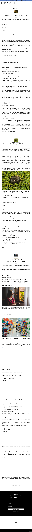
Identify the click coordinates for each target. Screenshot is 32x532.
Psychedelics (18, 13)
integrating (15, 19)
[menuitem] (28, 3)
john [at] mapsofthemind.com (16, 519)
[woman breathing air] (16, 255)
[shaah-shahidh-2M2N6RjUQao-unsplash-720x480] (16, 140)
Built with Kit (16, 511)
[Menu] (30, 3)
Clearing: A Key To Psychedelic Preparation (16, 144)
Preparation (14, 142)
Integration (14, 13)
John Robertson (18, 135)
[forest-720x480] (16, 11)
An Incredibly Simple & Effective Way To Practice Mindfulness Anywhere (16, 260)
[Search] (28, 3)
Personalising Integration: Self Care (16, 15)
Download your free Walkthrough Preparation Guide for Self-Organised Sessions (16, 0)
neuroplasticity (25, 121)
